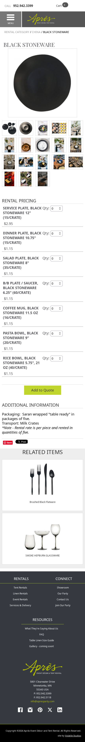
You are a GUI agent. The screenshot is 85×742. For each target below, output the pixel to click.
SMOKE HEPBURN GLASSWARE (43, 555)
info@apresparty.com (42, 701)
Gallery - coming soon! (41, 646)
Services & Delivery (20, 605)
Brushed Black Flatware (43, 502)
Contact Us (63, 599)
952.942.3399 (19, 6)
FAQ (41, 634)
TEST (9, 128)
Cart (59, 5)
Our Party (63, 593)
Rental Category (16, 32)
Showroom (63, 587)
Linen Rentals (20, 593)
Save (9, 442)
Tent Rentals (20, 587)
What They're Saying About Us (41, 628)
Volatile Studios (73, 735)
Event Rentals (20, 599)
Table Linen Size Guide (41, 640)
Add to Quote (42, 390)
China (36, 32)
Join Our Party (62, 605)
